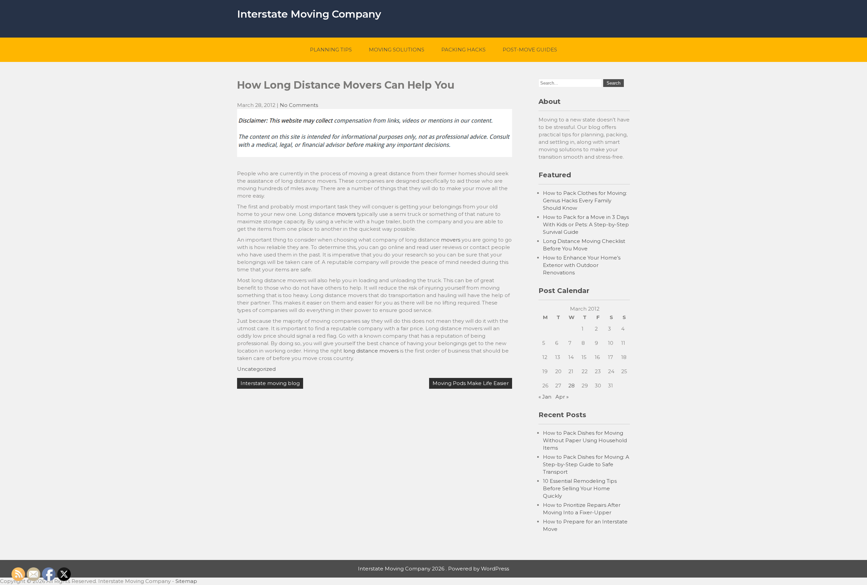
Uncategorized (256, 369)
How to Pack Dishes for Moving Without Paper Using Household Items (585, 440)
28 (571, 385)
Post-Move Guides (530, 49)
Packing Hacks (463, 49)
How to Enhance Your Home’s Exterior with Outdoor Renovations (581, 265)
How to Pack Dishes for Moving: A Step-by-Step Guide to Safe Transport (586, 464)
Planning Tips (331, 49)
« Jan (544, 396)
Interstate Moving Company (309, 14)
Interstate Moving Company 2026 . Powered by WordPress (433, 568)
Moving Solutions (396, 49)
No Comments (299, 105)
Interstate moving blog (270, 383)
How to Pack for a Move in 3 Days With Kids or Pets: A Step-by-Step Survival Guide (586, 224)
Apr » (562, 396)
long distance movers (371, 350)
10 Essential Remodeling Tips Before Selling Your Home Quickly (580, 488)
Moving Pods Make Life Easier (470, 383)
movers (346, 214)
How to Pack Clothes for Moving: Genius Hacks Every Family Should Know (585, 200)
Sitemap (186, 581)
